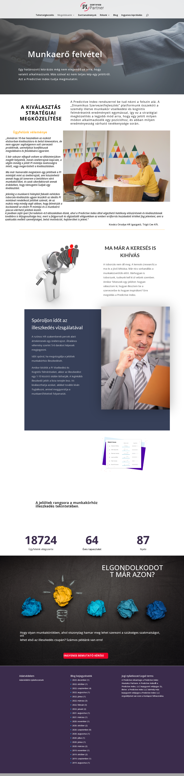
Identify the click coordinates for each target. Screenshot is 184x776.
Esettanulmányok (87, 15)
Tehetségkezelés (45, 15)
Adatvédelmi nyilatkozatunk (31, 680)
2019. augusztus (79, 762)
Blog (115, 15)
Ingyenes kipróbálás (131, 15)
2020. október (78, 725)
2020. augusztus (79, 733)
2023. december (79, 680)
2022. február (78, 705)
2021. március (78, 717)
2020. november (79, 721)
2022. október (78, 684)
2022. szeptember (80, 688)
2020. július (77, 738)
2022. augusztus (79, 692)
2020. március (78, 746)
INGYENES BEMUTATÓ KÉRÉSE (84, 655)
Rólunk (103, 15)
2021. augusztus (79, 713)
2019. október (78, 754)
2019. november (79, 750)
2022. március (78, 700)
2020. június (77, 742)
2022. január (77, 709)
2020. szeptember (80, 729)
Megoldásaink (65, 15)
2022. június (77, 696)
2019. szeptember (80, 758)
